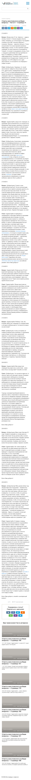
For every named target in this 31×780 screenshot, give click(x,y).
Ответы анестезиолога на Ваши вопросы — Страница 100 (14, 639)
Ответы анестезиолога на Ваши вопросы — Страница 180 (14, 710)
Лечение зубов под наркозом (10, 261)
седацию (8, 174)
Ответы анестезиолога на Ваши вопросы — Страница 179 (14, 687)
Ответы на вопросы (14, 25)
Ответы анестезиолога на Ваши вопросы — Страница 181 (14, 735)
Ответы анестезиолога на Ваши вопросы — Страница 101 (14, 663)
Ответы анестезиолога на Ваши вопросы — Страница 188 (14, 759)
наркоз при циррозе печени (19, 109)
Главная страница (6, 18)
